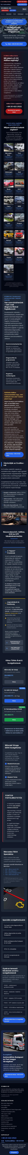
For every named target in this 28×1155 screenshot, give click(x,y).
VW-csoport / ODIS (6, 1113)
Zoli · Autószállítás (6, 4)
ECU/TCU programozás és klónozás (11, 956)
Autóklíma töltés (5, 1122)
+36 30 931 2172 (22, 4)
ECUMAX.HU (6, 8)
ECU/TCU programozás (7, 1120)
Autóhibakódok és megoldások (9, 1126)
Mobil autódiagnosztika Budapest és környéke (13, 942)
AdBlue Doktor (5, 10)
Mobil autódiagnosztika (7, 1118)
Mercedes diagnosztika (7, 1103)
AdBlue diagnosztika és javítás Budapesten (12, 934)
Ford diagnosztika (5, 1105)
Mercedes (9, 14)
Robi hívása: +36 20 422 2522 (13, 454)
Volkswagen (20, 14)
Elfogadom (14, 1152)
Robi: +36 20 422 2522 (15, 44)
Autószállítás (13, 10)
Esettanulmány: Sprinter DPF (8, 1128)
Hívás (14, 682)
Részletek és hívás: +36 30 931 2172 (14, 1075)
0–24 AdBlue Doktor (6, 1)
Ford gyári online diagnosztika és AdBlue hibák (13, 926)
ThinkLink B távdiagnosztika (8, 1111)
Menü (24, 9)
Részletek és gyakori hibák (14, 111)
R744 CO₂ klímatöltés (10, 949)
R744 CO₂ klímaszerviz (6, 1124)
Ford (15, 14)
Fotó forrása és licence (9, 159)
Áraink (2, 1130)
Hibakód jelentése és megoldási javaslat (13, 1020)
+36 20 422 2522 (22, 1)
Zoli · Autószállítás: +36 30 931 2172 (12, 1142)
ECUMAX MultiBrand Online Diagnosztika (11, 1109)
